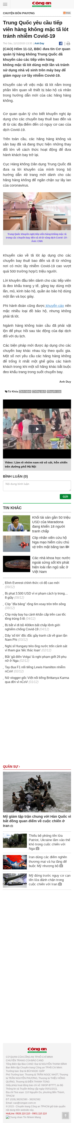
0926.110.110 (23, 1113)
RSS (68, 13)
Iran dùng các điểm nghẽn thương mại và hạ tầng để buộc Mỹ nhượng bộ (48, 861)
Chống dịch (39, 391)
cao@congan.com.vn (24, 1103)
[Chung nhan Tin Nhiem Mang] (23, 1117)
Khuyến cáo (54, 391)
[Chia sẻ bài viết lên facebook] (60, 43)
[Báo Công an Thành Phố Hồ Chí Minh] (42, 4)
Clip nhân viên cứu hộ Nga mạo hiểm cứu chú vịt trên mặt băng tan (50, 542)
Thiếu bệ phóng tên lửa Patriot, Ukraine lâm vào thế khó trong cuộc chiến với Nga (49, 842)
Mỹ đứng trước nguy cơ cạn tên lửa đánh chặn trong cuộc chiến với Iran (49, 880)
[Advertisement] (37, 726)
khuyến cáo (54, 306)
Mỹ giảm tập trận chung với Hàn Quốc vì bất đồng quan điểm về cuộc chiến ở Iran (37, 821)
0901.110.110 (39, 1113)
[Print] (68, 43)
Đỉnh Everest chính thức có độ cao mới (32, 583)
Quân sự (11, 766)
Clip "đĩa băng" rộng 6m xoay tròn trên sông (35, 604)
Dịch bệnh (25, 391)
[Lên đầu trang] (65, 1115)
